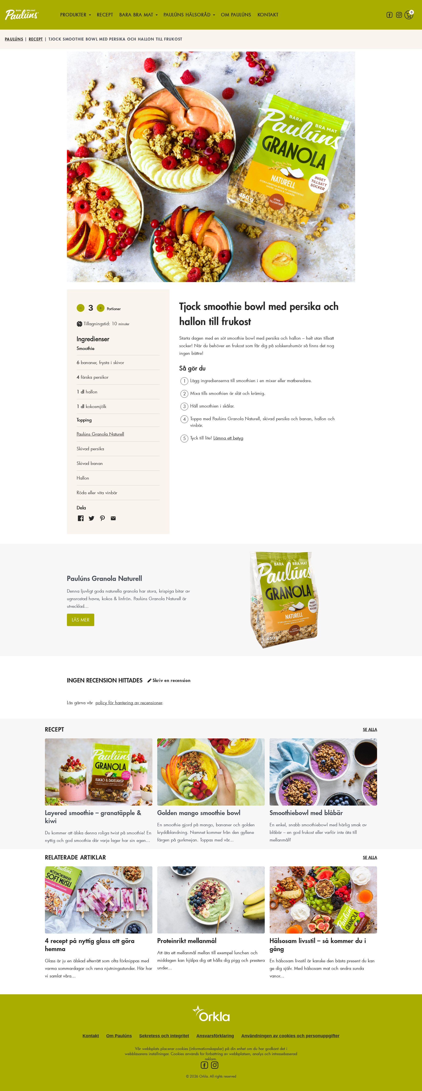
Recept (105, 15)
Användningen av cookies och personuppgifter (290, 1035)
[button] (102, 518)
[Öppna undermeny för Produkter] (90, 15)
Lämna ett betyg (228, 438)
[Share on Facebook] (81, 518)
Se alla (370, 730)
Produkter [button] (73, 15)
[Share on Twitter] (91, 518)
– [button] (81, 307)
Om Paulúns (236, 15)
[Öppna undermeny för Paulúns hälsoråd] (214, 15)
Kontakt (268, 15)
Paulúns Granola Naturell (100, 434)
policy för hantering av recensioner (128, 702)
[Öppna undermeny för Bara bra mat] (156, 15)
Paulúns (14, 39)
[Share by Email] (113, 518)
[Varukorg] (409, 15)
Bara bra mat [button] (136, 15)
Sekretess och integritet (164, 1035)
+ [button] (100, 307)
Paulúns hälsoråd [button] (187, 15)
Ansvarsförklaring (215, 1035)
